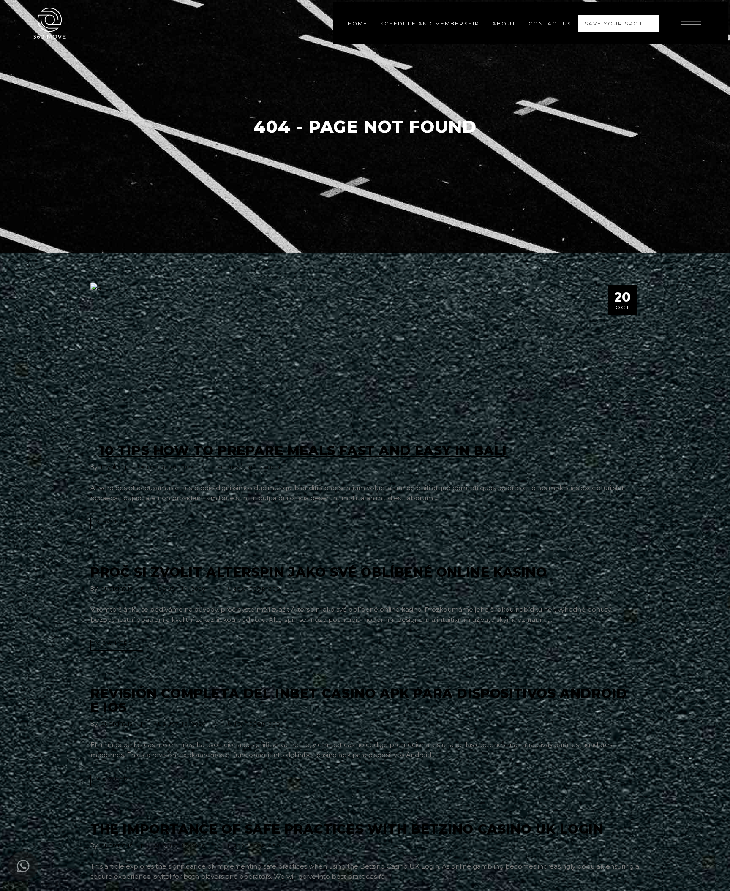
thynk (109, 466)
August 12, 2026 (180, 846)
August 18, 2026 (180, 724)
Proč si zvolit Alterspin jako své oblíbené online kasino (318, 572)
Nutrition (263, 467)
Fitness (230, 467)
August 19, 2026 (180, 589)
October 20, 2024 (166, 467)
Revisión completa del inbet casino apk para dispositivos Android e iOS (358, 700)
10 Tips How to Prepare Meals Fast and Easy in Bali (303, 450)
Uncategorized (254, 589)
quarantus (117, 588)
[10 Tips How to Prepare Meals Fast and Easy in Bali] (365, 357)
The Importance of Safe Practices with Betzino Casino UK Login (347, 829)
